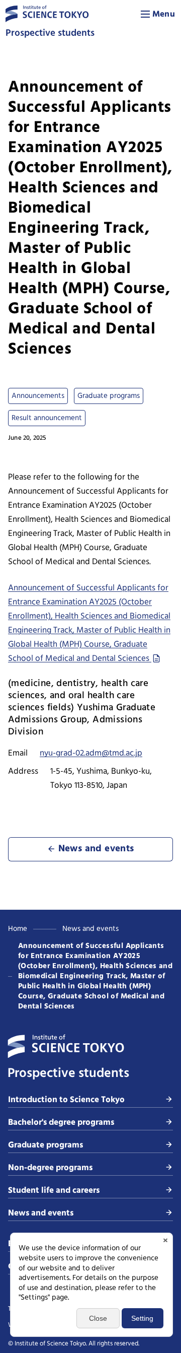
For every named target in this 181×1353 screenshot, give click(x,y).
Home (17, 929)
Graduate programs (45, 1145)
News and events (90, 929)
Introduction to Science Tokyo (66, 1100)
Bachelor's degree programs (61, 1122)
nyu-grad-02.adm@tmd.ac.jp (91, 753)
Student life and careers (54, 1190)
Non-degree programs (50, 1168)
